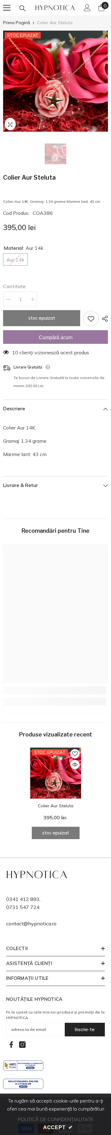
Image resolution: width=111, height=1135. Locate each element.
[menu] (6, 7)
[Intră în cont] (87, 7)
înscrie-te (85, 1029)
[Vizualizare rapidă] (75, 764)
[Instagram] (22, 1044)
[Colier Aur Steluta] (55, 773)
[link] (55, 690)
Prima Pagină (16, 22)
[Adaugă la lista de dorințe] (91, 318)
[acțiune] (103, 318)
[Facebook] (11, 1044)
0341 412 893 (22, 899)
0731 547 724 (22, 907)
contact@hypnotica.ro (31, 923)
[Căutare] (22, 8)
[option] (55, 81)
